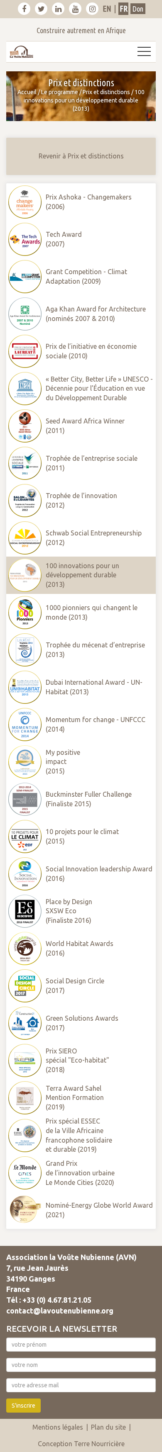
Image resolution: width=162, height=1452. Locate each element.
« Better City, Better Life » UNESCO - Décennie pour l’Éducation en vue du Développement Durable (99, 388)
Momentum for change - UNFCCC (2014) (95, 724)
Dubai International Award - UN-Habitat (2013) (94, 687)
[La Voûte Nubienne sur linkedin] (58, 8)
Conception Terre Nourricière (81, 1443)
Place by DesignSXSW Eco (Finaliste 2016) (69, 911)
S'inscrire (23, 1405)
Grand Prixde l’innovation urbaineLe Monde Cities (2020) (80, 1173)
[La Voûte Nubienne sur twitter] (41, 8)
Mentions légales (57, 1427)
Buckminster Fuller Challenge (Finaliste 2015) (89, 798)
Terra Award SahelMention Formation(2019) (75, 1098)
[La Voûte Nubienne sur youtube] (75, 8)
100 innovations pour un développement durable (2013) (82, 575)
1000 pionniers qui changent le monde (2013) (91, 612)
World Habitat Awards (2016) (79, 948)
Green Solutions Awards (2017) (82, 1022)
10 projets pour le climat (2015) (82, 836)
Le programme (59, 92)
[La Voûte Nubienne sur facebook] (24, 8)
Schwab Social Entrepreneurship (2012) (94, 537)
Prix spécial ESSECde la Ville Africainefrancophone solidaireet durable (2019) (79, 1135)
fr (124, 8)
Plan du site (108, 1427)
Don (138, 9)
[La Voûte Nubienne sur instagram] (92, 8)
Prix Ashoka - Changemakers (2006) (89, 201)
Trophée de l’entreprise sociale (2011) (91, 463)
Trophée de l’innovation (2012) (81, 500)
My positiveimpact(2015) (63, 762)
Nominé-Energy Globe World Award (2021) (99, 1210)
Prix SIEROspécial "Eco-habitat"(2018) (77, 1060)
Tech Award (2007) (64, 239)
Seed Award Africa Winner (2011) (85, 425)
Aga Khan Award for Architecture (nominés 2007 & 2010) (96, 313)
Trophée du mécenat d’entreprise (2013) (95, 649)
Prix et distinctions (106, 92)
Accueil (27, 92)
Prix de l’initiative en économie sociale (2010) (91, 351)
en (107, 8)
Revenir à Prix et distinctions (81, 156)
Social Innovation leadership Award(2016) (99, 873)
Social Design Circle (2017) (75, 985)
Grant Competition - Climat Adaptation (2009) (86, 276)
